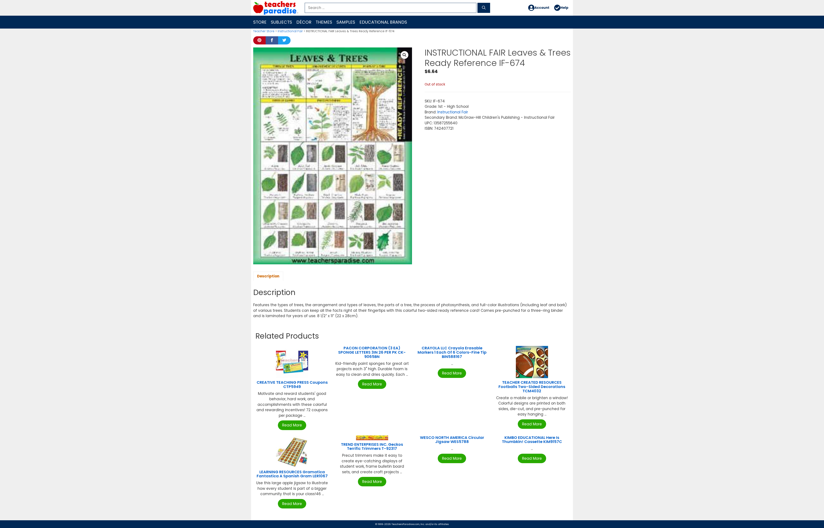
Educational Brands (383, 22)
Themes (324, 22)
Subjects (281, 22)
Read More (292, 425)
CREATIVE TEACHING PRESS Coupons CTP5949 (292, 384)
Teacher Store (263, 31)
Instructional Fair (290, 31)
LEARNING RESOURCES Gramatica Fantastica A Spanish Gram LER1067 (292, 474)
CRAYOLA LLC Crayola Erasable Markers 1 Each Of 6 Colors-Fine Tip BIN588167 (452, 352)
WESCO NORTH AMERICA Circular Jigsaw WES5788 (452, 439)
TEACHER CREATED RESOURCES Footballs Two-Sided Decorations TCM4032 (531, 387)
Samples (345, 22)
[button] (404, 55)
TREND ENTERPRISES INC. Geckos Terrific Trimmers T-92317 (372, 446)
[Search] (483, 8)
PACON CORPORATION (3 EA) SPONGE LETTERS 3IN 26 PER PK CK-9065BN (372, 352)
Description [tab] (268, 276)
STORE (260, 22)
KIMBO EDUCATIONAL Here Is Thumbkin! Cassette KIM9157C (532, 439)
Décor (303, 22)
